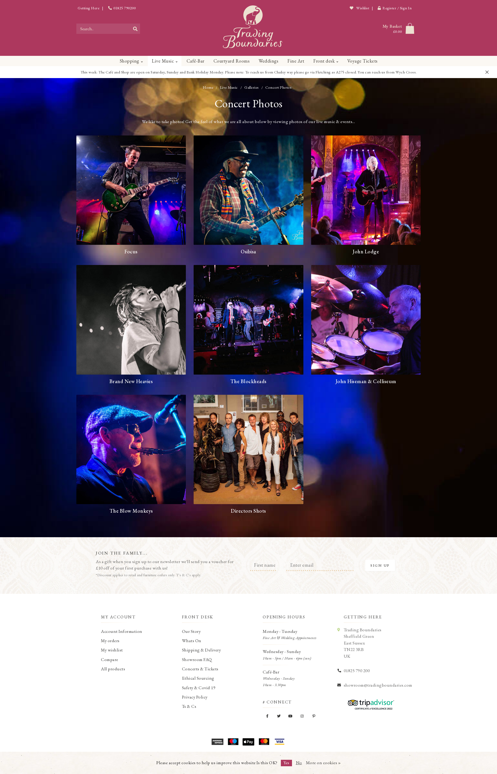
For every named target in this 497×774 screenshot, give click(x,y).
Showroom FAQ (197, 659)
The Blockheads (248, 381)
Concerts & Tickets (200, 669)
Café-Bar (195, 61)
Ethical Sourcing (198, 678)
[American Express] (217, 742)
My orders (110, 640)
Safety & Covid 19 (199, 687)
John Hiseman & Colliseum (365, 381)
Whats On (191, 640)
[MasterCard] (264, 742)
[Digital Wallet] (248, 742)
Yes (286, 762)
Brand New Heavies (131, 381)
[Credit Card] (232, 742)
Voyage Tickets (362, 61)
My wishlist (112, 650)
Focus (131, 251)
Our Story (191, 631)
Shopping (129, 61)
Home (208, 87)
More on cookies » (323, 762)
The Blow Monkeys (131, 510)
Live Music (163, 61)
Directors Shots (248, 510)
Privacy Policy (195, 697)
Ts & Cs (189, 706)
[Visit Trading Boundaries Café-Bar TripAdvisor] (370, 702)
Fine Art (295, 61)
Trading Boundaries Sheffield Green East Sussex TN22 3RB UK (363, 643)
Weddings (268, 61)
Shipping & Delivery (201, 650)
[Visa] (279, 742)
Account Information (121, 631)
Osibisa (248, 251)
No (299, 762)
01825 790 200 (357, 670)
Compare (109, 659)
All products (113, 669)
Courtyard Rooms (232, 61)
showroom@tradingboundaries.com (378, 685)
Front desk (324, 61)
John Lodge (366, 251)
